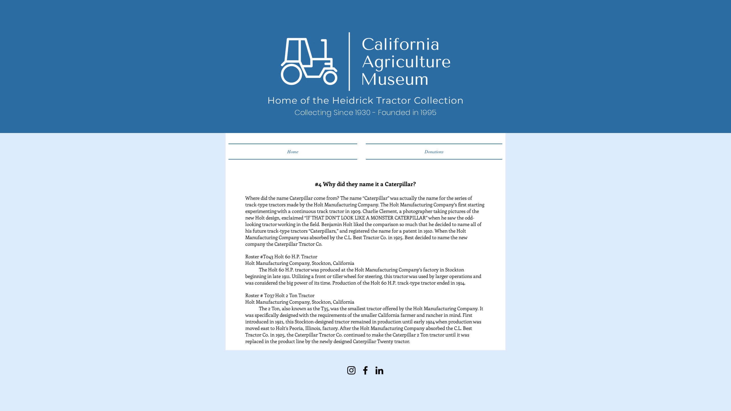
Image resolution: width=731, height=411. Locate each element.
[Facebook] (365, 370)
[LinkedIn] (379, 370)
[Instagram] (351, 370)
